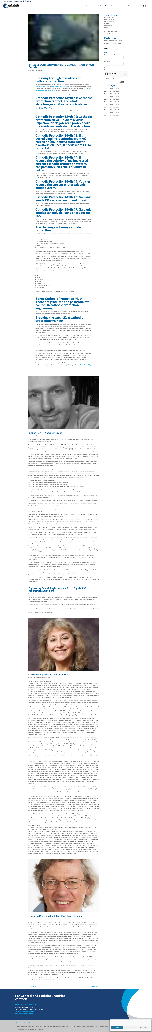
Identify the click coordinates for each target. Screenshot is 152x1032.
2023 (105, 96)
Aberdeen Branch (32, 435)
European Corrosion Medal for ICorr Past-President (55, 916)
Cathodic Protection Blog (38, 70)
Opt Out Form (28, 1022)
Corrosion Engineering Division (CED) (48, 674)
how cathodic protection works (60, 86)
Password (107, 61)
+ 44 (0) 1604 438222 (26, 1011)
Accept (117, 1027)
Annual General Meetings (111, 46)
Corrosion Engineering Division (36, 677)
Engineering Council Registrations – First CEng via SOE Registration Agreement (57, 589)
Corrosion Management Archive (113, 40)
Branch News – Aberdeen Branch (45, 432)
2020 (105, 104)
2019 (105, 107)
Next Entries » (95, 986)
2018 (105, 109)
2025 (105, 91)
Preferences (143, 1027)
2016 (105, 115)
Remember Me (110, 78)
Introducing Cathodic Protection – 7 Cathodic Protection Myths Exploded (62, 66)
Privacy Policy (20, 1022)
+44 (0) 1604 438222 (7, 1)
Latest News (40, 435)
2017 (105, 112)
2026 (105, 88)
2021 (105, 101)
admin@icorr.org (26, 1013)
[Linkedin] (30, 1)
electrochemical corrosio (42, 86)
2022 (105, 99)
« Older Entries (32, 986)
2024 (105, 93)
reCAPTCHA (106, 68)
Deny (130, 1027)
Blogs (29, 70)
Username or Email (109, 55)
